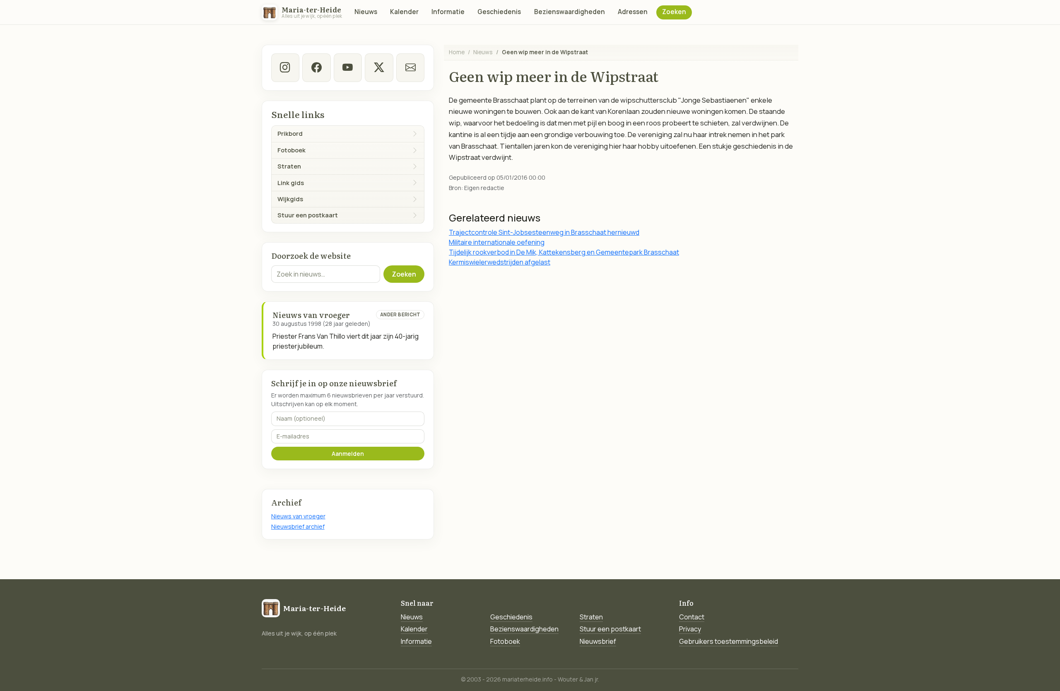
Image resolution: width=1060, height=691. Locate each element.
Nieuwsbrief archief (298, 526)
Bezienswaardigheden (569, 11)
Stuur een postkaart (610, 628)
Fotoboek (505, 641)
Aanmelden (348, 453)
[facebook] (316, 67)
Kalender (404, 11)
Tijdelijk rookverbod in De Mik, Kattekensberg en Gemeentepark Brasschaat (564, 252)
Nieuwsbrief (598, 641)
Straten (591, 616)
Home (457, 52)
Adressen (633, 11)
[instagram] (285, 67)
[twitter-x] (379, 67)
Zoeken (674, 11)
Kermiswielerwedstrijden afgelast (499, 262)
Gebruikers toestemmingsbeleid (728, 641)
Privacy (690, 628)
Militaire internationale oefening (496, 242)
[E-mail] (410, 67)
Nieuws (365, 11)
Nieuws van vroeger (298, 516)
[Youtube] (348, 67)
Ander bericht (400, 314)
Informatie (448, 11)
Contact (691, 616)
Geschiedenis (499, 11)
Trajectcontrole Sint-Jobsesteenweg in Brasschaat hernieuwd (544, 232)
